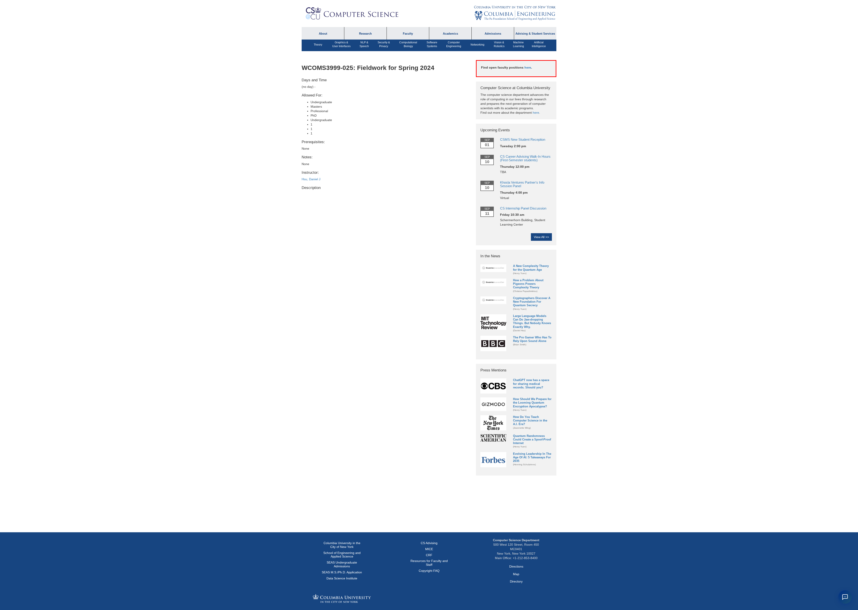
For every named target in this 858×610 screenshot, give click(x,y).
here (527, 67)
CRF (429, 555)
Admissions (493, 33)
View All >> (541, 237)
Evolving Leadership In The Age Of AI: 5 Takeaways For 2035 (532, 457)
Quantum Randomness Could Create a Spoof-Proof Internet (532, 439)
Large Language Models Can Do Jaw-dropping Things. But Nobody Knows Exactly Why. (532, 321)
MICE (429, 549)
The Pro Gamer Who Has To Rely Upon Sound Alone (532, 339)
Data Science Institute (341, 578)
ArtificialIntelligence (539, 44)
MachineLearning (518, 44)
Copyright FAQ (429, 570)
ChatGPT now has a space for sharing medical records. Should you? (531, 383)
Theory (318, 44)
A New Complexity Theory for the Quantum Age (531, 267)
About (323, 33)
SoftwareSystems (432, 44)
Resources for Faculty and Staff (429, 562)
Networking (477, 44)
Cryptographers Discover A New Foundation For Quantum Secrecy (531, 301)
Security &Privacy (384, 44)
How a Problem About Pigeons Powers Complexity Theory (528, 284)
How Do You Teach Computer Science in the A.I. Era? (530, 420)
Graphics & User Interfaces (341, 44)
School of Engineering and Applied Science (342, 554)
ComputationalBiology (408, 44)
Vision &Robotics (499, 44)
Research (365, 33)
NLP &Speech (364, 44)
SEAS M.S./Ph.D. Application (342, 572)
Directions (516, 566)
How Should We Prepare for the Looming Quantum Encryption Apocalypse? (532, 402)
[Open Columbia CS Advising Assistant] (845, 597)
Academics (450, 33)
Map (516, 574)
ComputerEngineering (453, 44)
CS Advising (429, 543)
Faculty (408, 33)
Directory (516, 581)
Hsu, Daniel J (311, 179)
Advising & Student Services (535, 33)
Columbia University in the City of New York (514, 7)
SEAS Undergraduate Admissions (342, 564)
